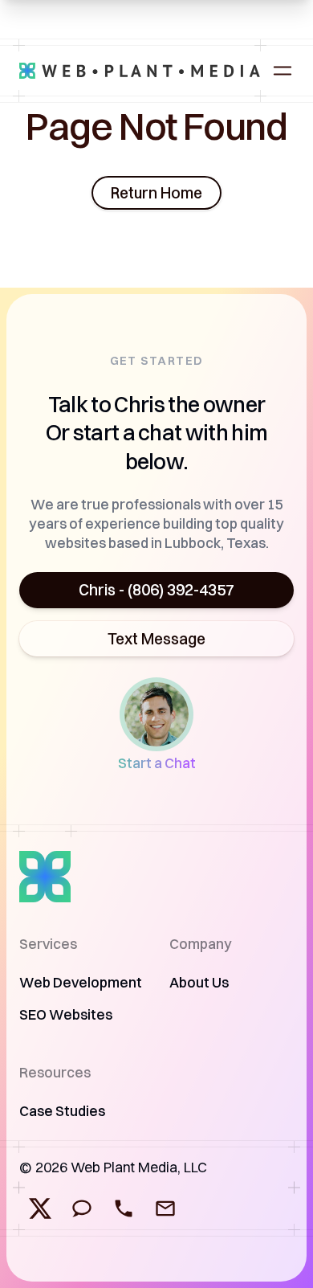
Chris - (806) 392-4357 (156, 589)
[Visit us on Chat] (82, 1208)
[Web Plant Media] (139, 71)
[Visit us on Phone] (123, 1208)
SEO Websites (65, 1014)
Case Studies (62, 1110)
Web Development (80, 982)
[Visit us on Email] (165, 1208)
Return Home (156, 192)
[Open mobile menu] (282, 70)
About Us (199, 982)
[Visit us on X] (40, 1208)
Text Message (156, 638)
